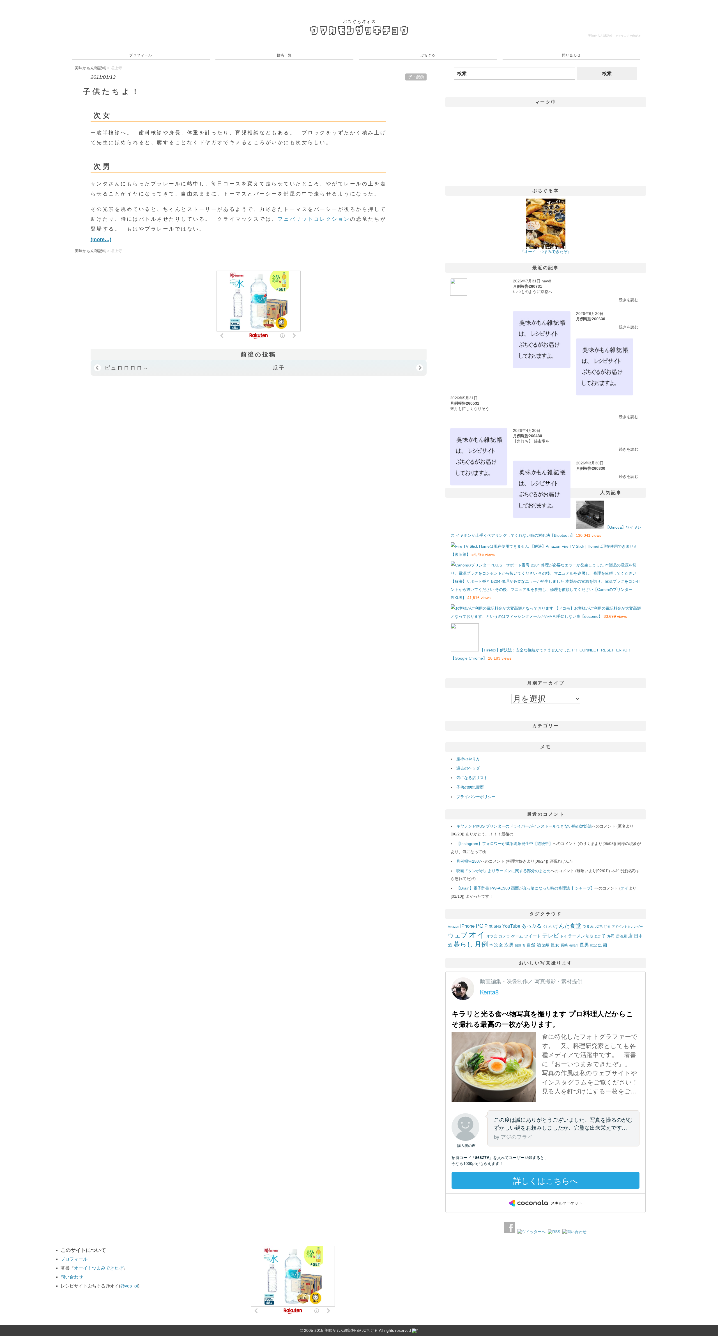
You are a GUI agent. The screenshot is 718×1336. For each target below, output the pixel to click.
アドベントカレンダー (627, 926)
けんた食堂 (567, 926)
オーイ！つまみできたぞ (98, 1268)
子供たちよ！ (112, 91)
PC (479, 926)
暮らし (463, 944)
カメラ (504, 936)
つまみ (588, 926)
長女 (555, 944)
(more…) (101, 239)
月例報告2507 (468, 861)
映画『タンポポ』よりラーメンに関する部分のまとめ (503, 871)
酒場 (545, 945)
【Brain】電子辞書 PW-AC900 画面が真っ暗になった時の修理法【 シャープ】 (525, 888)
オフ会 (491, 936)
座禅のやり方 (468, 759)
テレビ (550, 935)
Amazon (453, 926)
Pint (488, 926)
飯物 (420, 77)
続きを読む (628, 300)
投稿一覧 (284, 55)
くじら (547, 926)
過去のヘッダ (468, 768)
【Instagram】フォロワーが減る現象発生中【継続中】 (504, 843)
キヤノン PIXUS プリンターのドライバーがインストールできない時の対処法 (524, 826)
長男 (584, 945)
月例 (481, 944)
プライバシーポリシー (476, 796)
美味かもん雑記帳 (614, 35)
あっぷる (531, 926)
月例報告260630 (590, 319)
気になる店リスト (472, 777)
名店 (597, 936)
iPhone (467, 926)
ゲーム (517, 936)
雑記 (593, 945)
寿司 (611, 936)
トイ (563, 936)
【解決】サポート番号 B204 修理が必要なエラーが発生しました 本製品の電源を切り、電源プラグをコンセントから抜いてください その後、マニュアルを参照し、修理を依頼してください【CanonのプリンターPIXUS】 (545, 589)
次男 (509, 945)
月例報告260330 (590, 468)
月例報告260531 (464, 403)
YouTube (511, 926)
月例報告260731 (527, 286)
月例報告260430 (527, 436)
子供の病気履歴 (470, 787)
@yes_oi (129, 1286)
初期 (589, 936)
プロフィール (140, 55)
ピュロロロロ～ (127, 368)
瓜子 (279, 368)
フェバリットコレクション (314, 219)
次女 (498, 944)
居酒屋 (621, 936)
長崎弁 (573, 945)
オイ (625, 888)
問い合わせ (571, 55)
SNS (497, 926)
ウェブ (457, 935)
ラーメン (576, 936)
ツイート (532, 936)
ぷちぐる (428, 55)
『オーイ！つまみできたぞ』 (545, 251)
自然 (530, 944)
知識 (518, 945)
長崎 (564, 945)
